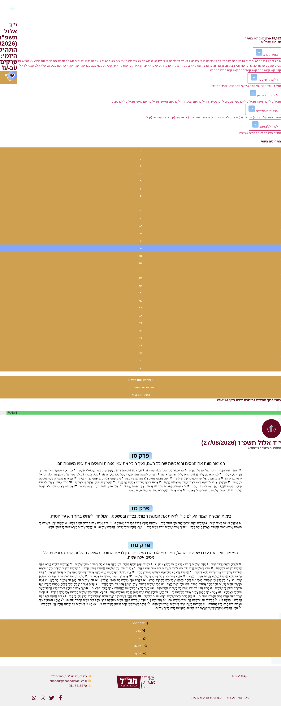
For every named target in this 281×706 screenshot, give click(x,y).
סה (55, 61)
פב (267, 65)
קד (182, 65)
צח (203, 65)
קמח (223, 70)
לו (167, 61)
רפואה (253, 133)
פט (238, 65)
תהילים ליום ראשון (269, 101)
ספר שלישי (248, 86)
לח (160, 61)
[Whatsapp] (34, 697)
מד (135, 61)
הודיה (277, 133)
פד (259, 65)
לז (163, 61)
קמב (260, 70)
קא (194, 65)
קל (48, 65)
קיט (109, 65)
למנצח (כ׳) (245, 117)
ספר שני (261, 86)
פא (272, 65)
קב (190, 65)
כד (212, 61)
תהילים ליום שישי (147, 101)
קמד (248, 70)
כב (219, 61)
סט (38, 61)
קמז (229, 70)
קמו (235, 70)
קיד (136, 65)
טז (239, 61)
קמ (273, 70)
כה (208, 61)
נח (82, 61)
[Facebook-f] (60, 697)
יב (253, 61)
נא (106, 61)
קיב (146, 65)
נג (99, 61)
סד (59, 61)
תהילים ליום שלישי (222, 101)
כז (201, 61)
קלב (37, 65)
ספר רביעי (233, 86)
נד (96, 61)
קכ (104, 65)
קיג (142, 65)
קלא (43, 65)
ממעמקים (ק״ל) (155, 117)
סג (63, 61)
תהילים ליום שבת (123, 101)
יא (256, 61)
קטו (131, 65)
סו (50, 61)
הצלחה (268, 133)
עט (279, 65)
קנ (211, 70)
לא (186, 61)
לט (155, 61)
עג (23, 61)
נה (92, 61)
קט (160, 65)
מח (118, 61)
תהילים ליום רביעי (197, 101)
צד (219, 65)
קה (177, 65)
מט (113, 61)
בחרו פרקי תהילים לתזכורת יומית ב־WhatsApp (249, 400)
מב (143, 61)
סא (72, 61)
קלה (20, 65)
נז (86, 61)
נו (89, 61)
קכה (76, 65)
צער (260, 133)
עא (31, 61)
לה (170, 61)
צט (199, 65)
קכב (93, 65)
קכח (60, 65)
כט (192, 61)
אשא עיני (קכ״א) (176, 117)
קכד (82, 65)
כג (215, 61)
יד (247, 61)
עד (19, 61)
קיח (115, 65)
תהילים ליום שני (245, 101)
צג (223, 65)
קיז (120, 65)
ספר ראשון (274, 86)
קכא (99, 65)
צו (211, 65)
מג (139, 61)
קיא (151, 65)
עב (27, 61)
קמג (254, 70)
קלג (31, 65)
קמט (216, 70)
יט (229, 61)
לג (178, 61)
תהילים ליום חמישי (172, 101)
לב (182, 61)
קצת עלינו (240, 675)
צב (227, 65)
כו (204, 61)
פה (255, 65)
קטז (125, 65)
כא (223, 61)
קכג (88, 65)
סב (67, 61)
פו (250, 65)
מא (148, 61)
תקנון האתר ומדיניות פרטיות (207, 697)
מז (122, 61)
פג (263, 65)
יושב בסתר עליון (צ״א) (267, 117)
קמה (241, 70)
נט (78, 61)
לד (174, 61)
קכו (70, 65)
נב (103, 61)
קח (165, 65)
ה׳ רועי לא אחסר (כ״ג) (224, 117)
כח (197, 61)
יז (237, 61)
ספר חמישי (219, 86)
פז (247, 65)
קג (185, 65)
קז (169, 65)
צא (231, 65)
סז (47, 61)
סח (43, 61)
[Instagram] (42, 697)
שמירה (243, 133)
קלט (278, 70)
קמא (267, 70)
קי (156, 65)
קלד (26, 65)
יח (233, 61)
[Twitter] (51, 697)
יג (250, 61)
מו (126, 61)
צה (215, 65)
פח (243, 65)
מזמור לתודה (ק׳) (199, 117)
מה (130, 61)
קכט (53, 65)
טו (243, 61)
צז (207, 65)
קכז (65, 65)
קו (173, 65)
